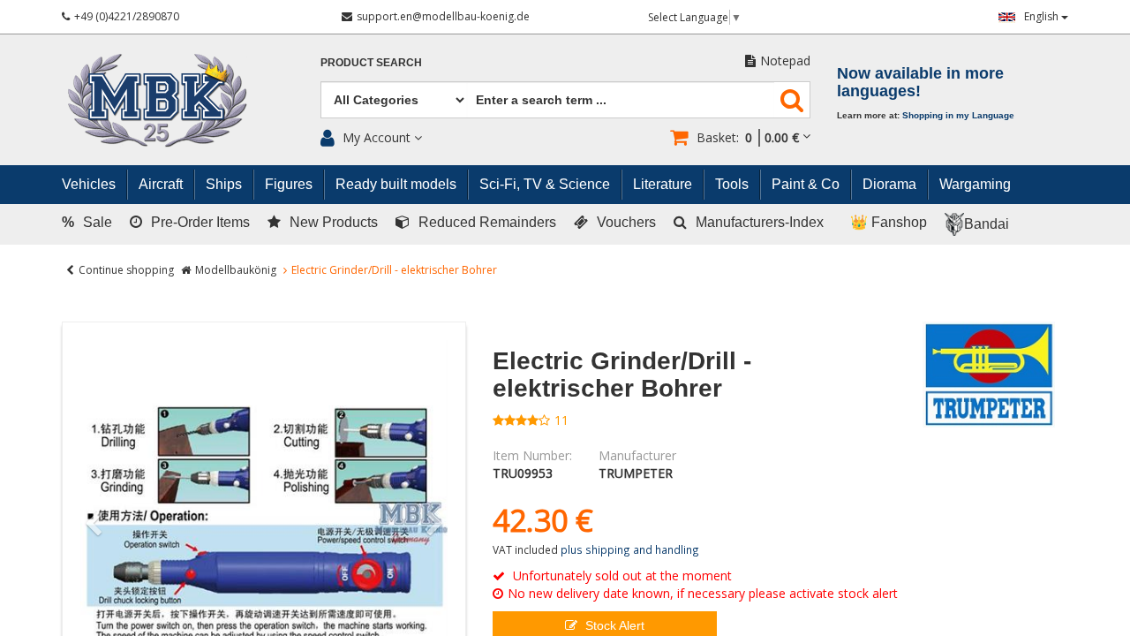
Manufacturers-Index (760, 222)
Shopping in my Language (958, 115)
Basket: (748, 137)
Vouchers (626, 222)
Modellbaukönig (235, 269)
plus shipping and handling (630, 549)
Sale (87, 222)
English (1042, 16)
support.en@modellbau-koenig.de (443, 16)
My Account (376, 137)
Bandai (986, 223)
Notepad (785, 60)
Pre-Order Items (200, 222)
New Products (334, 222)
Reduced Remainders (487, 222)
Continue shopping (126, 269)
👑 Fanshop (888, 222)
